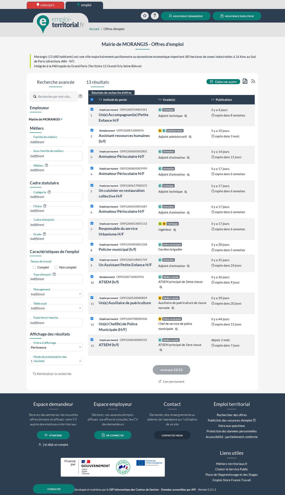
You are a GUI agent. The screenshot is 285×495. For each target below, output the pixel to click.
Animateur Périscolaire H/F (121, 156)
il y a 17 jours (220, 169)
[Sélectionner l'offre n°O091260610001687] (92, 206)
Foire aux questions (231, 426)
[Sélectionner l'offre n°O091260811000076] (92, 130)
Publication (223, 99)
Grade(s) (168, 99)
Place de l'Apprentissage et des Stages (232, 474)
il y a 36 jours (220, 277)
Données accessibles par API (178, 489)
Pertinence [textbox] (38, 347)
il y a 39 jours (220, 298)
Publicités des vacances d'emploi (230, 420)
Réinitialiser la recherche (54, 374)
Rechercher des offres (232, 415)
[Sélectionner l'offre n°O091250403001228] (92, 244)
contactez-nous (172, 435)
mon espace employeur (239, 16)
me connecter (115, 435)
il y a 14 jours (220, 151)
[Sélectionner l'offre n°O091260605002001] (92, 151)
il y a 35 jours (220, 260)
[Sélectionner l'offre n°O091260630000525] (92, 339)
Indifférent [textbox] (38, 294)
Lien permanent (173, 381)
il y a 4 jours (219, 110)
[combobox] (55, 142)
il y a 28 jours (220, 244)
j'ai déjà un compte (55, 444)
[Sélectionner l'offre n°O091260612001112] (92, 223)
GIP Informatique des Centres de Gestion (134, 489)
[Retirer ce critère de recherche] (61, 119)
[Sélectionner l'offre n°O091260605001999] (92, 168)
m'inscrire (55, 435)
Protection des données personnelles (232, 431)
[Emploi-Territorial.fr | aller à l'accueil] (61, 24)
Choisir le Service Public (231, 469)
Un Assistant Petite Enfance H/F (125, 264)
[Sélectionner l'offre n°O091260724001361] (92, 109)
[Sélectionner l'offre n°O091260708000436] (92, 318)
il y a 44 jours (220, 319)
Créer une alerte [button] (225, 82)
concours (47, 5)
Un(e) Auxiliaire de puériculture (125, 302)
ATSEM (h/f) (109, 282)
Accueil (94, 29)
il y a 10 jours (220, 131)
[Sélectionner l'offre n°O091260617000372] (92, 185)
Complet (43, 267)
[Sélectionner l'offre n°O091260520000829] (92, 297)
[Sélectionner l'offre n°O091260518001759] (92, 259)
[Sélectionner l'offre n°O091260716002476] (92, 276)
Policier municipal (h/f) (117, 249)
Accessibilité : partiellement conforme (232, 437)
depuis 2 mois (220, 340)
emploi (86, 5)
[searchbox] (55, 142)
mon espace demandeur (188, 16)
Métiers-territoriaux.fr (231, 464)
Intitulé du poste (115, 99)
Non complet (68, 267)
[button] (80, 96)
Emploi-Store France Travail (232, 480)
